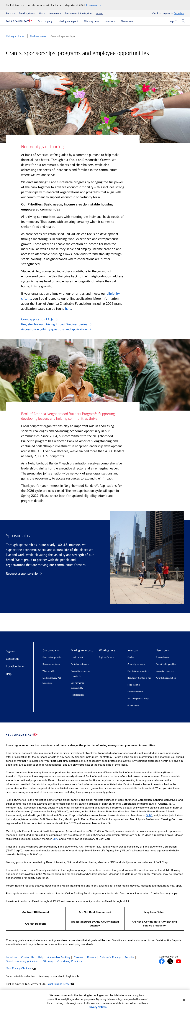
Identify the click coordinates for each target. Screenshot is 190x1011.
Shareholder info (135, 691)
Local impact (77, 657)
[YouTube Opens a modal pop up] (178, 961)
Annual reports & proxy (138, 698)
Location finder (15, 666)
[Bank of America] (19, 21)
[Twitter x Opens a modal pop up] (170, 961)
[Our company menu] (55, 21)
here (68, 309)
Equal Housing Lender (59, 984)
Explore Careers (106, 657)
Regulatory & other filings (139, 678)
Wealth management (50, 13)
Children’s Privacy (110, 957)
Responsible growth (51, 657)
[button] (184, 21)
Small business (27, 13)
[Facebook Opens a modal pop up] (162, 961)
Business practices (51, 664)
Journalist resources (165, 671)
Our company (45, 21)
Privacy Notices (98, 1007)
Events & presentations (138, 671)
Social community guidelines (22, 961)
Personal (10, 13)
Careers (78, 957)
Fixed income (133, 684)
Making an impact (68, 21)
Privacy (91, 957)
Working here (91, 21)
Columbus (179, 13)
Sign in (10, 651)
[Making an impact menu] (80, 21)
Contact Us (27, 957)
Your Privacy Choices (19, 968)
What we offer (49, 671)
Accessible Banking (58, 957)
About (99, 13)
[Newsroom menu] (135, 21)
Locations (11, 957)
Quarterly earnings (136, 664)
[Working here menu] (101, 21)
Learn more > (93, 5)
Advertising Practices (69, 961)
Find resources (38, 36)
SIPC (149, 815)
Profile (130, 657)
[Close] (184, 1000)
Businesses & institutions (79, 13)
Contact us (12, 658)
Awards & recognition (166, 678)
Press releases (162, 657)
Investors (110, 21)
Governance (133, 705)
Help (172, 21)
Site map (48, 961)
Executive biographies (166, 664)
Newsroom (127, 21)
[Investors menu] (117, 21)
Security (129, 957)
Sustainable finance (80, 664)
